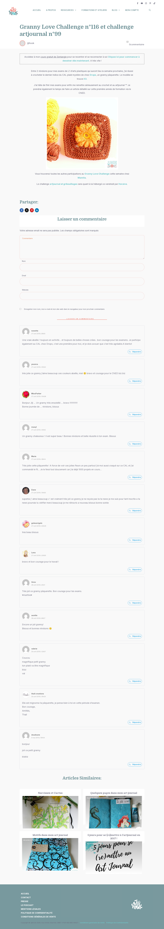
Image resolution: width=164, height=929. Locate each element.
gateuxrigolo (36, 523)
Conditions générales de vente (92, 923)
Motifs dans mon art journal (50, 852)
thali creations (37, 694)
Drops (93, 75)
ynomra (34, 364)
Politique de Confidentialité (117, 923)
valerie (34, 649)
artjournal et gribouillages (63, 184)
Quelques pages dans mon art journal (113, 809)
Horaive (122, 184)
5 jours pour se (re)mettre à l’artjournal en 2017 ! (113, 852)
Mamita (82, 177)
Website (25, 290)
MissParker (36, 394)
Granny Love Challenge (97, 173)
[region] (31, 906)
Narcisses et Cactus (50, 809)
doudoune (35, 735)
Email (24, 276)
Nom (24, 261)
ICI (85, 79)
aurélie (34, 615)
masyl (34, 427)
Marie (33, 456)
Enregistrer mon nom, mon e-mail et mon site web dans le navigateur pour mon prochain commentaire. (64, 309)
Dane (33, 490)
